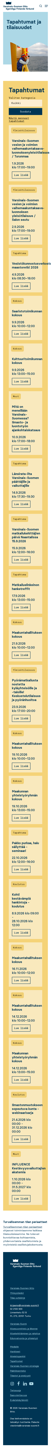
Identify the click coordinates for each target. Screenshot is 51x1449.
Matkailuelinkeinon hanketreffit (25, 587)
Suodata (25, 111)
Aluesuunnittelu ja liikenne (24, 1328)
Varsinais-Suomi (18, 1323)
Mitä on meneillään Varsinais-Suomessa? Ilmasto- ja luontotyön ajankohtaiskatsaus (26, 418)
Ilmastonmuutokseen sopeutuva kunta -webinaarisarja (27, 1109)
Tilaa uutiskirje (17, 1297)
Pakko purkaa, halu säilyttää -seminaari (25, 847)
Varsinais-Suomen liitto (22, 1288)
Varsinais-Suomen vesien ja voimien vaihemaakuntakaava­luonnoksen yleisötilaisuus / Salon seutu (28, 210)
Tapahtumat (16, 1361)
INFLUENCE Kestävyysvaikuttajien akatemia (29, 1168)
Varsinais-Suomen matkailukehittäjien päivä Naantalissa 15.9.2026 (26, 535)
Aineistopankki (17, 1356)
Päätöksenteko (18, 1370)
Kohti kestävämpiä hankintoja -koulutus (21, 900)
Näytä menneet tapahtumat (19, 119)
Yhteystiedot (17, 1293)
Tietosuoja (15, 1390)
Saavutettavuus (18, 1395)
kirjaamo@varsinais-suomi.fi (24, 1305)
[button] (46, 6)
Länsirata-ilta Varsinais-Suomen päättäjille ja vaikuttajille (25, 480)
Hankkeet (15, 1351)
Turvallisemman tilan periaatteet (22, 1226)
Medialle (14, 1346)
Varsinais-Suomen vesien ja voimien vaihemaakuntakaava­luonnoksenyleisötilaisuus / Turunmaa (30, 148)
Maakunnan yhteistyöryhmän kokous (25, 795)
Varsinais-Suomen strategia (24, 1366)
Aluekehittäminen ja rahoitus (25, 1333)
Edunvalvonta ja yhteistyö (24, 1338)
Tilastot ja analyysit (20, 1375)
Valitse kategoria (22, 97)
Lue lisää (21, 175)
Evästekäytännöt (19, 1400)
